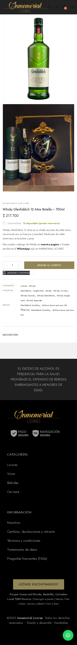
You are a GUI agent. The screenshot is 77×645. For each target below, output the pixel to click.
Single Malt (38, 290)
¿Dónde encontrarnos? (39, 584)
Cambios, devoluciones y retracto (31, 531)
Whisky (32, 285)
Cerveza (13, 491)
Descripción (10, 335)
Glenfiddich (26, 290)
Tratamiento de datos (22, 549)
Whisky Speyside (34, 300)
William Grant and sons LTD (54, 305)
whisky (48, 290)
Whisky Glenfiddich (46, 295)
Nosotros (13, 522)
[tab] (38, 334)
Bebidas (13, 483)
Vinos (11, 474)
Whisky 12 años (60, 290)
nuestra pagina (50, 244)
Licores (24, 285)
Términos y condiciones (23, 540)
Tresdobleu (61, 623)
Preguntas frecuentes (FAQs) (27, 558)
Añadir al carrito (49, 265)
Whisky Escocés (28, 295)
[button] (68, 635)
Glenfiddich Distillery (16, 203)
